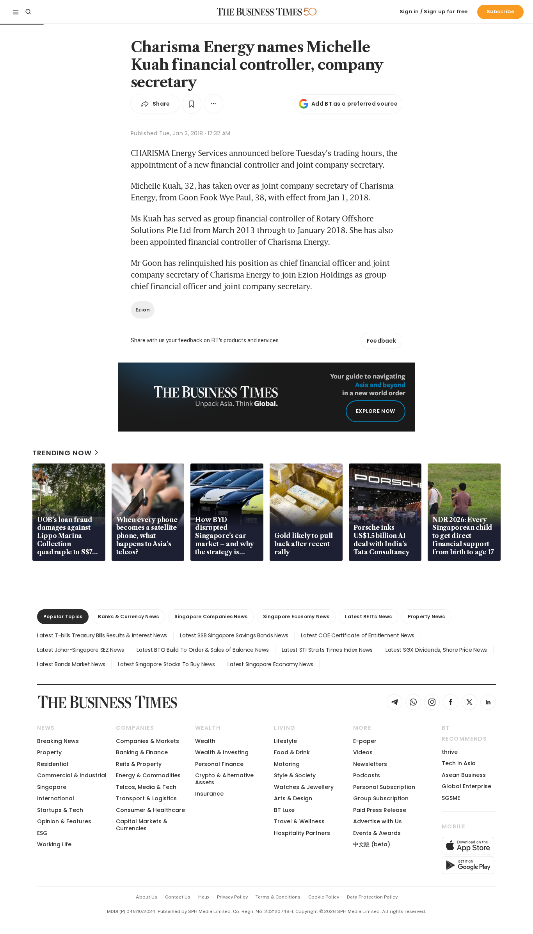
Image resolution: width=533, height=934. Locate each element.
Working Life (54, 844)
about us (146, 897)
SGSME (451, 798)
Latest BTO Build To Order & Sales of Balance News (202, 650)
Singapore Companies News (210, 616)
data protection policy (372, 897)
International (55, 798)
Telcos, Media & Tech (146, 787)
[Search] (28, 11)
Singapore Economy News (296, 616)
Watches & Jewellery (304, 787)
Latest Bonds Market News (71, 664)
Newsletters (370, 764)
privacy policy (232, 897)
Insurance (209, 794)
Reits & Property (139, 764)
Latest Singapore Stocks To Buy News (166, 664)
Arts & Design (293, 798)
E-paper (365, 741)
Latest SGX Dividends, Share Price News (436, 650)
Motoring (287, 764)
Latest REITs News (368, 616)
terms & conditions (278, 897)
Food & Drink (292, 752)
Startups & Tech (60, 810)
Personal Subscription (384, 787)
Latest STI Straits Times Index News (327, 650)
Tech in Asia (459, 763)
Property (49, 752)
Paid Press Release (379, 810)
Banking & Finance (142, 752)
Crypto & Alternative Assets (224, 778)
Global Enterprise (466, 786)
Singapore (51, 787)
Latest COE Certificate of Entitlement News (357, 635)
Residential (52, 764)
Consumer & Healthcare (150, 810)
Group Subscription (381, 798)
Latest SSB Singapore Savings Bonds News (234, 635)
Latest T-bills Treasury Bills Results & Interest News (102, 635)
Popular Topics (62, 616)
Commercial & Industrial (72, 775)
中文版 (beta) (371, 844)
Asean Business (464, 775)
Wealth (205, 741)
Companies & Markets (147, 741)
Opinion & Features (64, 821)
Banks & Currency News (128, 616)
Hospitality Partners (302, 833)
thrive (450, 752)
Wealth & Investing (222, 752)
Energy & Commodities (148, 775)
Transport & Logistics (146, 798)
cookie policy (323, 897)
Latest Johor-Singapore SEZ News (80, 650)
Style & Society (295, 775)
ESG (42, 833)
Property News (426, 616)
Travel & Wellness (299, 821)
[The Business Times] (259, 11)
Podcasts (366, 775)
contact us (177, 897)
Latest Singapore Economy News (270, 664)
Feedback (381, 341)
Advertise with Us (377, 821)
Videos (363, 752)
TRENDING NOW (62, 453)
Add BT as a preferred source (354, 104)
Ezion (142, 309)
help (203, 897)
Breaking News (58, 741)
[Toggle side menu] (15, 11)
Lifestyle (285, 741)
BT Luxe (284, 810)
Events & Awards (377, 833)
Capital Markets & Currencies (141, 824)
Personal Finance (219, 764)
